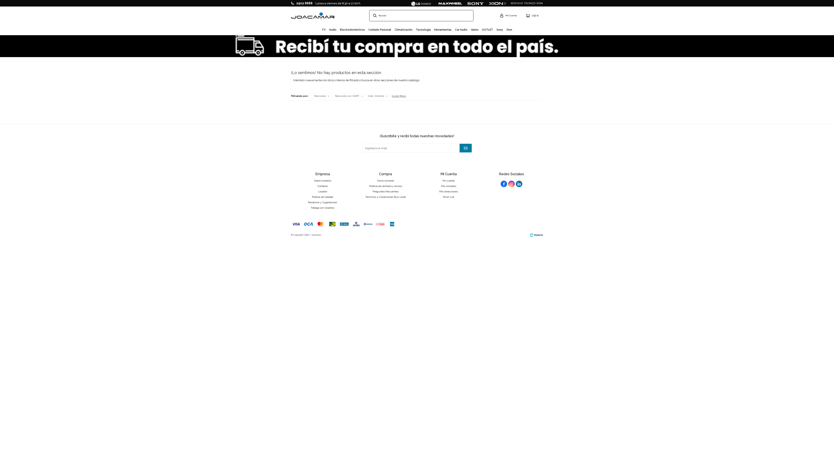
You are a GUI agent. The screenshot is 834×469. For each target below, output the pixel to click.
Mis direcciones (448, 191)
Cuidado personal (379, 29)
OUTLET (487, 29)
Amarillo (376, 96)
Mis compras (448, 186)
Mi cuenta (449, 180)
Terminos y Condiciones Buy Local (385, 196)
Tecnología (423, 29)
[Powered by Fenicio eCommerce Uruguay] (536, 235)
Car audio (461, 29)
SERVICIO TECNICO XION (527, 3)
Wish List (448, 196)
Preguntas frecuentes (386, 191)
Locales (322, 191)
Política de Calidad (322, 196)
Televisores (320, 96)
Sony (499, 29)
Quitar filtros (399, 95)
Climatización (403, 29)
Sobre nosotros (322, 180)
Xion (509, 29)
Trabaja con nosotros (322, 207)
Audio (332, 29)
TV (324, 29)
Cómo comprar (385, 180)
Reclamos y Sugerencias (322, 202)
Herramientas (443, 29)
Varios (474, 29)
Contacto (323, 186)
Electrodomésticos (352, 29)
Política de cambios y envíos (385, 186)
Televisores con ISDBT (347, 96)
